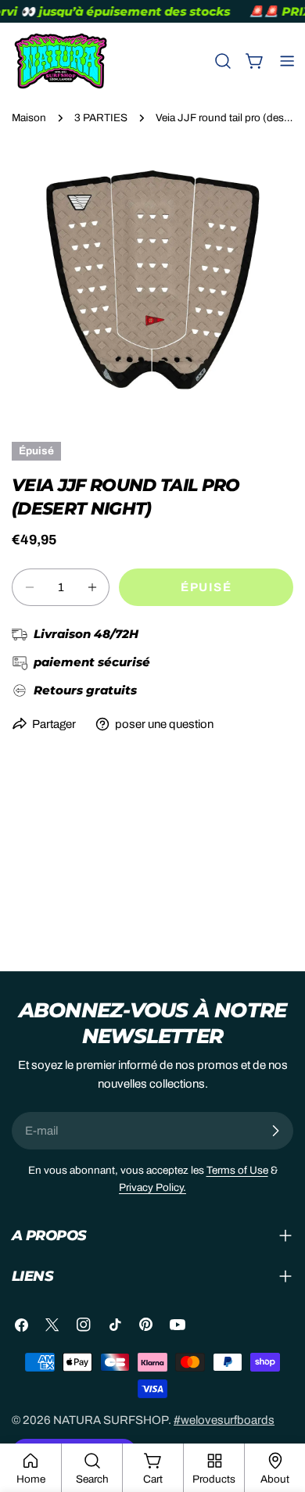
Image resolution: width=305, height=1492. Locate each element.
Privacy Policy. (152, 1187)
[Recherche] (223, 61)
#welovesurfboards (224, 1420)
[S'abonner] (275, 1130)
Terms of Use (237, 1170)
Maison (29, 118)
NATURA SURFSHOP (110, 1420)
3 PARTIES (100, 118)
